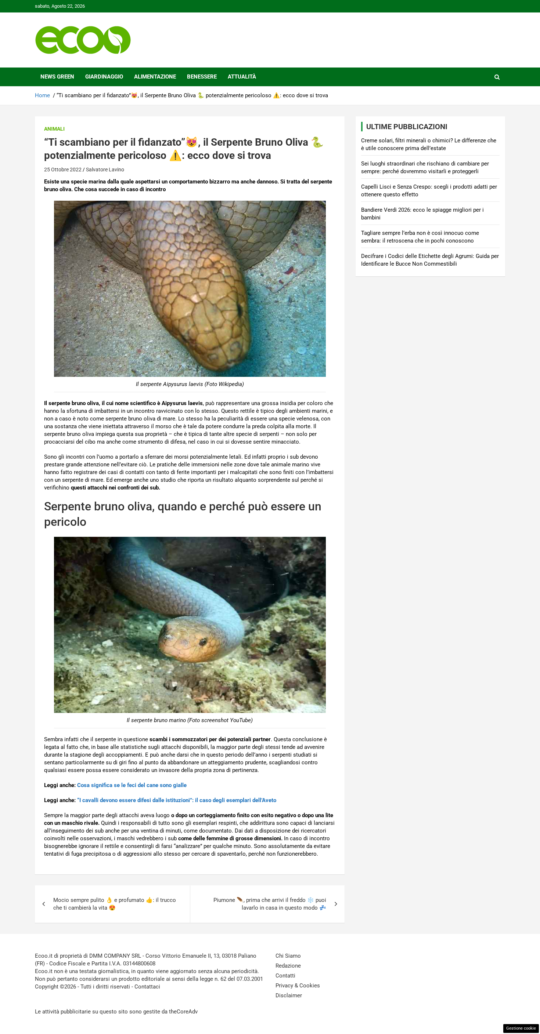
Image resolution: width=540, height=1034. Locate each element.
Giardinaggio (104, 76)
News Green (57, 76)
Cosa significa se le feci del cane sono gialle (132, 785)
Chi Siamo (288, 956)
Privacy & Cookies (298, 985)
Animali (54, 129)
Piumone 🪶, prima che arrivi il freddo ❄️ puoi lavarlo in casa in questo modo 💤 (269, 904)
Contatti (285, 975)
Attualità (242, 76)
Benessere (202, 76)
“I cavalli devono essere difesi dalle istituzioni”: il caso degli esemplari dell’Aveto (176, 800)
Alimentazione (155, 76)
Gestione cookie (521, 1028)
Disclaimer (289, 995)
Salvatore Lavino (105, 169)
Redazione (288, 965)
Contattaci (147, 986)
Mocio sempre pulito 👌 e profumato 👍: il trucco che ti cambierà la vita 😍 (114, 904)
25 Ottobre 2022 (63, 169)
